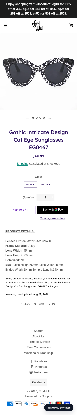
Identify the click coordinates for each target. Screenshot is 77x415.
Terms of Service (38, 342)
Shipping (22, 163)
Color (38, 176)
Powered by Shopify (38, 396)
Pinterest (40, 366)
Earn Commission (38, 347)
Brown (46, 184)
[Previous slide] (27, 118)
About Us (38, 336)
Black (30, 184)
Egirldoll (44, 391)
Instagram (40, 372)
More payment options (52, 218)
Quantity (28, 197)
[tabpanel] (38, 71)
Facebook (40, 361)
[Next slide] (50, 118)
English (37, 382)
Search (38, 331)
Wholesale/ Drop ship (38, 353)
